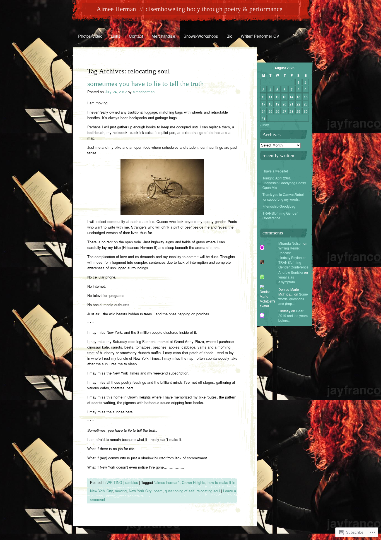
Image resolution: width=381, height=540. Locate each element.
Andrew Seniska (290, 272)
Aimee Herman (116, 9)
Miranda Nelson (290, 243)
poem (158, 490)
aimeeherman (144, 91)
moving (121, 490)
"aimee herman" (167, 482)
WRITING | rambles (122, 482)
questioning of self (179, 490)
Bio (229, 36)
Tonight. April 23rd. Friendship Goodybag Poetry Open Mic (284, 183)
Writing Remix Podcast (289, 250)
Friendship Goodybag (278, 206)
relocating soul (208, 490)
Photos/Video (90, 36)
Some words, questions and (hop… (293, 299)
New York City (140, 490)
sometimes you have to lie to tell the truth (145, 83)
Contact (136, 36)
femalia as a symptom (286, 279)
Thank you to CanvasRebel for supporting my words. (283, 196)
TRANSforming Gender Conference (280, 215)
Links (115, 36)
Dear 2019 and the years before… (293, 315)
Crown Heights (193, 482)
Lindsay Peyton (290, 257)
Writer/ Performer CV (260, 36)
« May (264, 124)
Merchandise (163, 36)
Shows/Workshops (201, 36)
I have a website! (275, 171)
